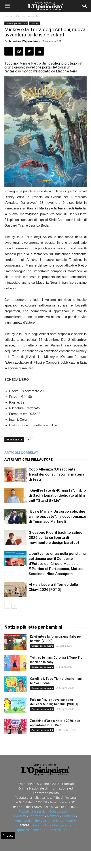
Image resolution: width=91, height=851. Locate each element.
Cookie (71, 821)
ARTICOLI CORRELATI (21, 453)
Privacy (58, 821)
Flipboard (22, 830)
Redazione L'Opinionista (23, 41)
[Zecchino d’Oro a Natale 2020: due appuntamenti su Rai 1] (15, 726)
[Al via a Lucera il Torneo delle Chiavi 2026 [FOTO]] (15, 589)
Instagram (61, 825)
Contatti (20, 816)
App (18, 821)
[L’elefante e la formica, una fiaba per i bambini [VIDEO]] (15, 642)
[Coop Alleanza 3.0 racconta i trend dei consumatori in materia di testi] (15, 474)
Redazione (36, 816)
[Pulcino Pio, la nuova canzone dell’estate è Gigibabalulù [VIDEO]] (15, 705)
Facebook (40, 825)
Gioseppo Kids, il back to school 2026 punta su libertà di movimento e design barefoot (56, 537)
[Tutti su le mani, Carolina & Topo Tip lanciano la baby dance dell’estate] (15, 663)
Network (53, 816)
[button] (85, 6)
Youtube (70, 830)
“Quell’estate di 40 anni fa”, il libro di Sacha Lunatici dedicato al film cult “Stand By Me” (57, 495)
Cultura (34, 23)
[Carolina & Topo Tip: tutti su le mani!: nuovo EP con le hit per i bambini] (15, 684)
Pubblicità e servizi (32, 811)
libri (29, 439)
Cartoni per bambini (28, 16)
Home (8, 16)
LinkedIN (38, 830)
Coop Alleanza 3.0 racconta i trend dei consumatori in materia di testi (56, 474)
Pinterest (54, 830)
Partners (68, 816)
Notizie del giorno (37, 821)
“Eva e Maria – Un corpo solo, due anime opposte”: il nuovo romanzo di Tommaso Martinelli (57, 516)
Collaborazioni (59, 811)
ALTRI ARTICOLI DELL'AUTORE (28, 460)
